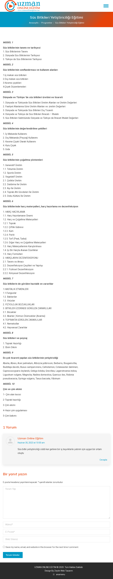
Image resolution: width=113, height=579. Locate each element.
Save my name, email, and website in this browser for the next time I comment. (42, 547)
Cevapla (103, 460)
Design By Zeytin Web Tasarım (59, 571)
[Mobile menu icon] (106, 5)
